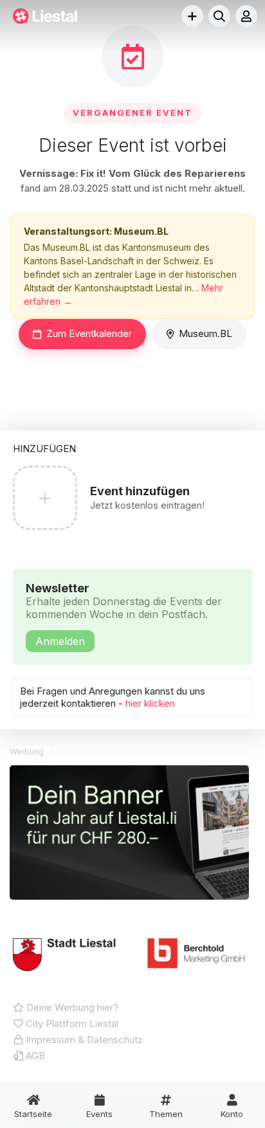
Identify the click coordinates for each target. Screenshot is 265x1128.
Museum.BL (205, 333)
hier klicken (150, 703)
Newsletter (124, 614)
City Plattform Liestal (70, 1023)
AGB (34, 1056)
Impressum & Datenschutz (83, 1039)
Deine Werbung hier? (71, 1007)
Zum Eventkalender (89, 333)
